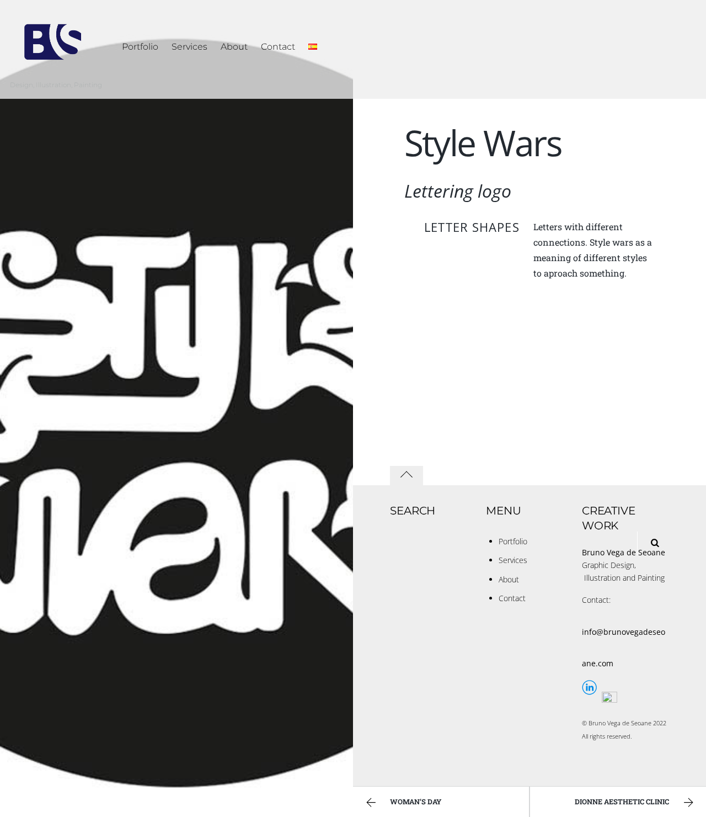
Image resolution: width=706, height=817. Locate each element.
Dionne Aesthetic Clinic (622, 801)
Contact (278, 46)
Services (189, 46)
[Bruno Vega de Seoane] (53, 68)
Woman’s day (415, 801)
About (234, 46)
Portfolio (140, 46)
